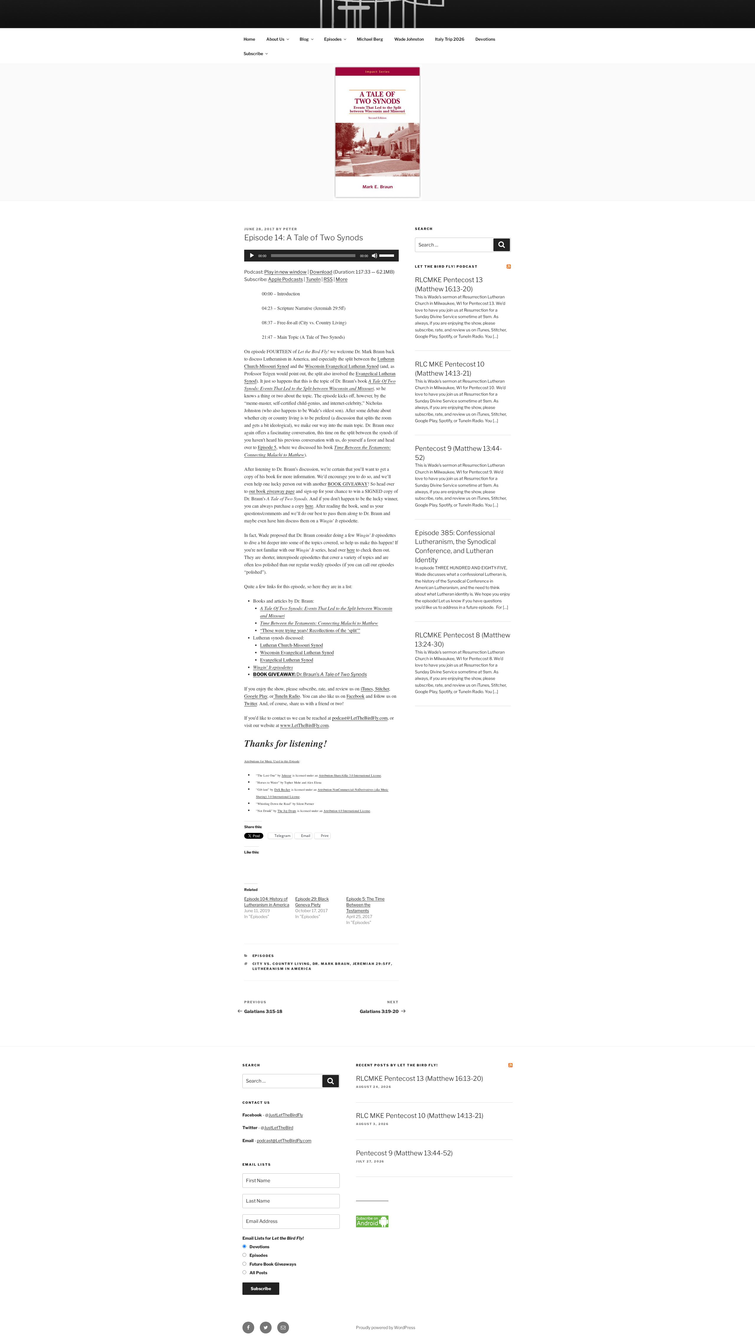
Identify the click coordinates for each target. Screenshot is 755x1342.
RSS (328, 279)
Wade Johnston (409, 39)
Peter (290, 229)
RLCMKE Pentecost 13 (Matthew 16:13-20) (419, 1078)
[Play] (252, 256)
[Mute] (375, 256)
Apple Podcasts (285, 279)
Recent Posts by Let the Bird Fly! (397, 1065)
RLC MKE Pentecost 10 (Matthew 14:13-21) (419, 1115)
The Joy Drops (287, 811)
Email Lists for (273, 1238)
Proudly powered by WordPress (385, 1327)
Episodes (333, 39)
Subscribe (253, 53)
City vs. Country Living (281, 964)
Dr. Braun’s (310, 674)
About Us (275, 39)
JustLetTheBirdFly (286, 1114)
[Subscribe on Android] (372, 1225)
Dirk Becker (282, 789)
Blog (304, 39)
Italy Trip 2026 (449, 39)
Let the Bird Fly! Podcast (446, 266)
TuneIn (313, 279)
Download (321, 272)
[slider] (387, 255)
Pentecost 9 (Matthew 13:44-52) (404, 1153)
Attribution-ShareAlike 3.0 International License (350, 775)
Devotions (485, 39)
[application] (321, 256)
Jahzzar (286, 775)
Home (249, 39)
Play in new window (285, 272)
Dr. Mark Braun (331, 964)
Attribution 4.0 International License (347, 811)
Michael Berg (370, 39)
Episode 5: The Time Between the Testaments (365, 904)
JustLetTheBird (278, 1127)
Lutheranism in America (282, 969)
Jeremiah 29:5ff (372, 964)
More (341, 279)
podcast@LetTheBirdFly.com (284, 1140)
